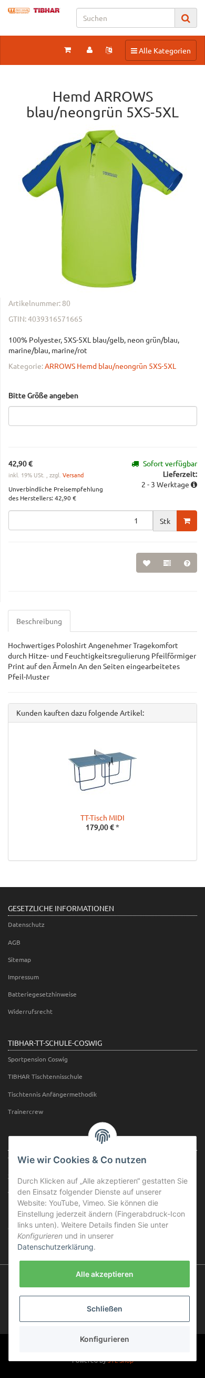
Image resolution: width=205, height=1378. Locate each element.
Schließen (104, 1308)
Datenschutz (26, 924)
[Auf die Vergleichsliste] (167, 563)
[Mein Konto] (89, 49)
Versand (73, 475)
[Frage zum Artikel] (187, 563)
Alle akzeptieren (105, 1274)
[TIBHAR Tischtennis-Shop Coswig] (34, 11)
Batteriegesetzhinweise (42, 994)
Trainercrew (25, 1111)
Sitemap (19, 959)
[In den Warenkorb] (187, 520)
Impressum (23, 976)
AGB (14, 942)
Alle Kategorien (160, 50)
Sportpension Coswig (38, 1059)
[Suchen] (185, 18)
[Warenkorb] (67, 49)
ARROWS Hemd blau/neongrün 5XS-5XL (110, 365)
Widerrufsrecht (30, 1011)
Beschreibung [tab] (39, 621)
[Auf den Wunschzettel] (146, 563)
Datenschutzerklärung (55, 1246)
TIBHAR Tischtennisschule (45, 1076)
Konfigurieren (104, 1339)
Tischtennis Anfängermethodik (52, 1094)
